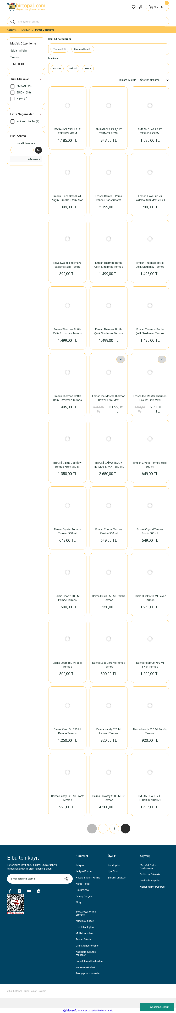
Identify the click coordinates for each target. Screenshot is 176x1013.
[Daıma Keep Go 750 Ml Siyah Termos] (150, 639)
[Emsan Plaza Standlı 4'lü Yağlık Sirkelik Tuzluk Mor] (67, 172)
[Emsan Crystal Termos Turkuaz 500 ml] (67, 505)
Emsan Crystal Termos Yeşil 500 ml (150, 464)
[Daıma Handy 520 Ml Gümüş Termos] (150, 705)
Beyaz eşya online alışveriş (86, 913)
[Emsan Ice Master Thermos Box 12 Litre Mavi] (150, 372)
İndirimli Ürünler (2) (27, 121)
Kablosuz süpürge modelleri (86, 953)
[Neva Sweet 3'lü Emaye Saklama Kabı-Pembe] (67, 239)
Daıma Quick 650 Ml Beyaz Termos (150, 598)
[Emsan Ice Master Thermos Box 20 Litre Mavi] (109, 372)
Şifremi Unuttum (117, 877)
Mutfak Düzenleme (44, 30)
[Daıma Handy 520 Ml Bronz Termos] (67, 772)
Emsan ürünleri (84, 939)
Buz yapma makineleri (88, 973)
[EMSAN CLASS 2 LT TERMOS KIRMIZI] (150, 772)
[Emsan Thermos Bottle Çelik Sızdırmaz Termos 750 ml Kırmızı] (150, 239)
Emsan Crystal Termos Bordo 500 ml (149, 531)
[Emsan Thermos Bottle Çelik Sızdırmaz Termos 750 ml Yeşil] (150, 305)
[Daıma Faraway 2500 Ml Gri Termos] (109, 772)
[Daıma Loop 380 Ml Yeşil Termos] (67, 639)
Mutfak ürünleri (84, 933)
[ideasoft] (70, 1010)
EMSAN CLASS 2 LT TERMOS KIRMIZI (150, 798)
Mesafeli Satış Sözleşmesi (148, 867)
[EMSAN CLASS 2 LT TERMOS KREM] (150, 105)
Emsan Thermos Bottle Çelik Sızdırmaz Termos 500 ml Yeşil (108, 331)
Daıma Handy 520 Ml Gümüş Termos (150, 731)
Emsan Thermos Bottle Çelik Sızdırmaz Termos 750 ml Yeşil (150, 331)
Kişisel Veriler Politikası (152, 886)
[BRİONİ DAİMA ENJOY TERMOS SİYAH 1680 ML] (109, 439)
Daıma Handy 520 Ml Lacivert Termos (108, 731)
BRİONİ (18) (23, 92)
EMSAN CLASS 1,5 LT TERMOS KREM (67, 131)
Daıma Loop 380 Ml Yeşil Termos (67, 664)
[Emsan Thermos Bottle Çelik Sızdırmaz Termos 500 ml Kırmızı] (67, 305)
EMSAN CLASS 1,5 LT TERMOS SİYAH (109, 131)
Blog (78, 902)
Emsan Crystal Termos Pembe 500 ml (108, 531)
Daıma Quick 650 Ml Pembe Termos (108, 598)
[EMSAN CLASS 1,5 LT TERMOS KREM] (67, 105)
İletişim (80, 865)
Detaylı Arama (33, 159)
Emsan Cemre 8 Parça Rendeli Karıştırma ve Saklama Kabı (108, 198)
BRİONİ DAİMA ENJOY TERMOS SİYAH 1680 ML (109, 464)
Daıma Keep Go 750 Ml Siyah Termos (150, 664)
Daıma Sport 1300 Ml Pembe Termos (67, 598)
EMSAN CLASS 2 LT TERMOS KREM (150, 131)
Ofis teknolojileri (85, 927)
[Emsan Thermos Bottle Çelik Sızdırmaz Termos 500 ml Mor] (109, 239)
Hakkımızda (82, 890)
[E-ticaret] (88, 1010)
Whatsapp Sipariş (159, 1007)
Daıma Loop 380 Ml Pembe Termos (108, 664)
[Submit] (66, 879)
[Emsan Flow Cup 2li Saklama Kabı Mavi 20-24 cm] (150, 172)
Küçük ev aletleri (85, 921)
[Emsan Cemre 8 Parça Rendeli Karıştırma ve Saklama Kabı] (109, 172)
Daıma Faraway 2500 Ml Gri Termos (108, 798)
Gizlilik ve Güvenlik (150, 874)
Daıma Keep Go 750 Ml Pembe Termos (67, 731)
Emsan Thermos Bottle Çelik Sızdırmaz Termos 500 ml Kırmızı (67, 331)
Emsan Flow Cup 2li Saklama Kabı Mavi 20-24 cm (150, 198)
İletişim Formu (84, 871)
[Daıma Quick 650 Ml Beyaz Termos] (150, 572)
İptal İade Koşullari (150, 880)
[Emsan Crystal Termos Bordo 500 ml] (150, 505)
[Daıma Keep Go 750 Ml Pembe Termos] (67, 705)
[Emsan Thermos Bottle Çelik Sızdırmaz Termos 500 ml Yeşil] (109, 305)
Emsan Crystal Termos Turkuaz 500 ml (67, 531)
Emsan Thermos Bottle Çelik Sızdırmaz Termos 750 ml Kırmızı (150, 265)
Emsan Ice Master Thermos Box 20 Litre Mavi (108, 398)
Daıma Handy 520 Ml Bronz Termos (67, 798)
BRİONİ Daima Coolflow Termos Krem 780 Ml (67, 464)
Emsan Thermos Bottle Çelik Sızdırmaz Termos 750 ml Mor (67, 398)
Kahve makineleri (85, 967)
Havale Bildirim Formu (88, 877)
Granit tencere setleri (87, 945)
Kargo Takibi (83, 883)
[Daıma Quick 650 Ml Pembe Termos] (109, 572)
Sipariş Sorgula (84, 896)
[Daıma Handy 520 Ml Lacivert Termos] (109, 705)
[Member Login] (141, 7)
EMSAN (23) (23, 86)
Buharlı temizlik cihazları (89, 961)
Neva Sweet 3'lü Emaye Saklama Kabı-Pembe (67, 264)
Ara (38, 150)
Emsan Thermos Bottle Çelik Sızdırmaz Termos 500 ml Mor (108, 265)
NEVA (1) (21, 98)
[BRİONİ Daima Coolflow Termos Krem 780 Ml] (67, 439)
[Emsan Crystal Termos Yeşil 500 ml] (150, 439)
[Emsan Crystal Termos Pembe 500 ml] (109, 505)
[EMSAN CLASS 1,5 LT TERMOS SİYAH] (109, 105)
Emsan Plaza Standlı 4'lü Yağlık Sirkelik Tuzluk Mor (67, 198)
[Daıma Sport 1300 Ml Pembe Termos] (67, 572)
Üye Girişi (113, 871)
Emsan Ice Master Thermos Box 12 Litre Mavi (150, 398)
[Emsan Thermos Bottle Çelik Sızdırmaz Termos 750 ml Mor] (67, 372)
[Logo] (26, 7)
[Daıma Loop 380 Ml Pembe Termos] (109, 639)
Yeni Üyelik (114, 865)
